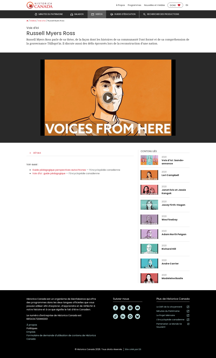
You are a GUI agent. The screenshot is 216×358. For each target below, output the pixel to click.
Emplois (30, 332)
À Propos (120, 5)
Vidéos (33, 20)
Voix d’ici (42, 20)
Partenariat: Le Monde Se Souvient (169, 325)
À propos (31, 325)
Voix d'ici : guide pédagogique (48, 173)
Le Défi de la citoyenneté (169, 306)
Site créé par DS (133, 349)
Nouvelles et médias (154, 5)
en (187, 5)
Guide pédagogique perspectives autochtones (59, 170)
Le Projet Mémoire (165, 315)
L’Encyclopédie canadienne (170, 319)
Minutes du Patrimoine (168, 311)
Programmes (134, 5)
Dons (173, 5)
